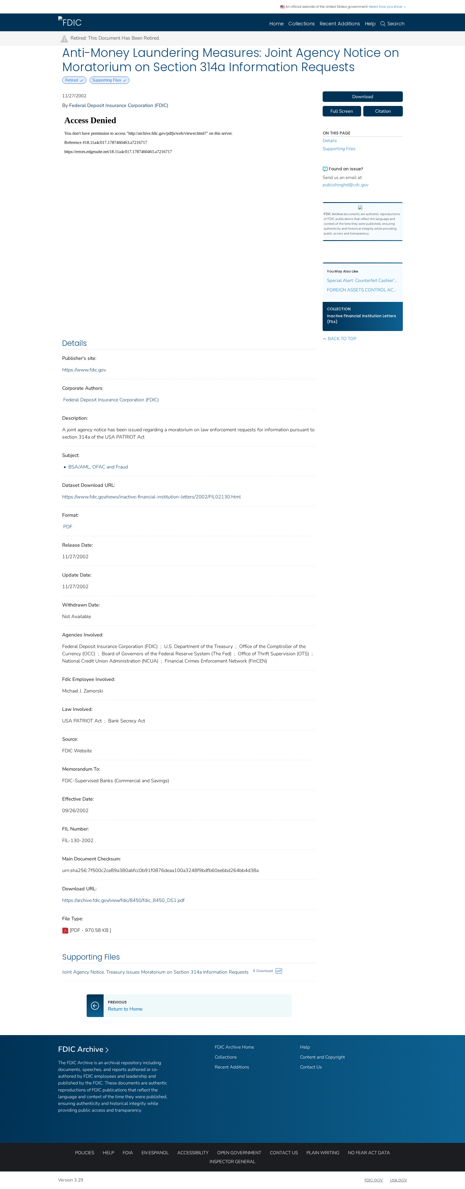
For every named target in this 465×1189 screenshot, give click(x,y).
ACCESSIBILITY (193, 1153)
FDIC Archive (80, 1049)
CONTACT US (284, 1153)
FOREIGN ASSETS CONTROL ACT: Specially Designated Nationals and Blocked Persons (363, 290)
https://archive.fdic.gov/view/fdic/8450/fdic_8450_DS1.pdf (123, 900)
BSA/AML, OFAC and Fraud (98, 467)
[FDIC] (71, 22)
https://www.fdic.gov (84, 370)
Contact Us (311, 1067)
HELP (108, 1153)
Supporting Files (339, 149)
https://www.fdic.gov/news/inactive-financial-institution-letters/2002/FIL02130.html (151, 497)
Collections (301, 23)
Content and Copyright (322, 1057)
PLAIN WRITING (323, 1153)
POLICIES (84, 1153)
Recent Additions (340, 23)
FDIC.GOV (374, 1180)
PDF (67, 526)
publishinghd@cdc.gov (346, 185)
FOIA (128, 1153)
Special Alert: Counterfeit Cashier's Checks (363, 280)
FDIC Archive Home (234, 1047)
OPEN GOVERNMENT (239, 1153)
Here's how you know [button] (386, 6)
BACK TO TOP (342, 339)
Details (330, 140)
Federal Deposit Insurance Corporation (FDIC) (118, 105)
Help (370, 23)
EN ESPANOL (155, 1153)
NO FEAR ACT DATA (369, 1153)
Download (264, 971)
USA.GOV (398, 1180)
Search (396, 23)
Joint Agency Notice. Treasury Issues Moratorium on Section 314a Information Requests (155, 972)
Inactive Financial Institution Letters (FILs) (361, 318)
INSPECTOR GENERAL (232, 1162)
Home (276, 23)
